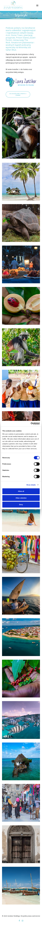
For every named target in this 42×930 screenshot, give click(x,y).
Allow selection (21, 498)
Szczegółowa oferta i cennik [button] (18, 94)
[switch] (37, 464)
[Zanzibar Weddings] (13, 5)
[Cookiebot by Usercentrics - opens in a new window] (31, 423)
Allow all (21, 491)
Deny (21, 504)
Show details (31, 485)
